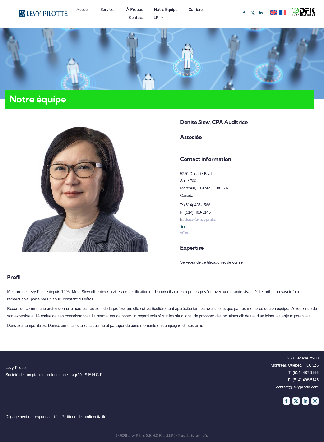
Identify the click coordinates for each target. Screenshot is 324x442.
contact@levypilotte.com (297, 387)
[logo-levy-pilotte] (43, 12)
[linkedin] (261, 13)
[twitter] (253, 13)
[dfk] (304, 9)
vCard (185, 233)
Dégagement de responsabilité (32, 416)
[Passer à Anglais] (272, 11)
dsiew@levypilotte (200, 219)
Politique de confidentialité (84, 416)
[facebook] (244, 13)
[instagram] (315, 401)
